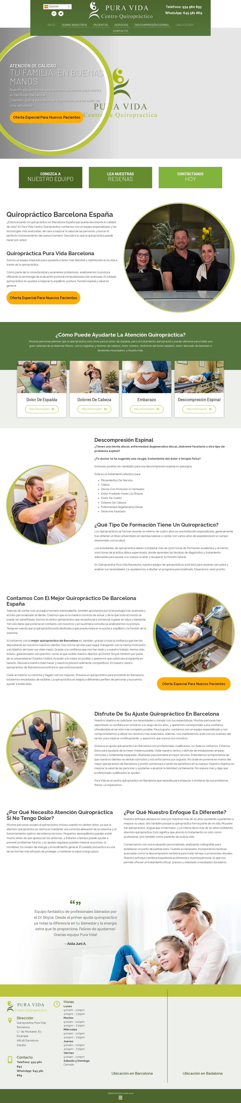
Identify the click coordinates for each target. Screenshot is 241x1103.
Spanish (53, 6)
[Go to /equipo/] (50, 177)
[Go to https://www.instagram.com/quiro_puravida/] (60, 14)
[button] (47, 117)
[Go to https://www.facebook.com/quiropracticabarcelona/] (54, 14)
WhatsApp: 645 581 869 (183, 13)
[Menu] (120, 1097)
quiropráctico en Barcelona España (53, 222)
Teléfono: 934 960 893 (183, 7)
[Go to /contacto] (190, 177)
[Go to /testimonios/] (120, 177)
